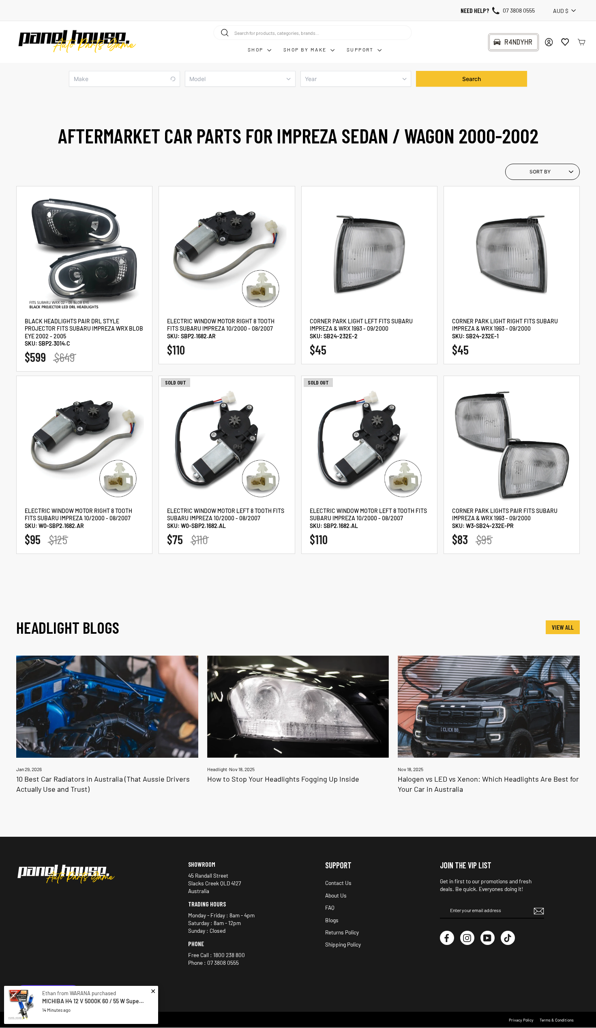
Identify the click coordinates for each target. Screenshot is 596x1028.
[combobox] (312, 32)
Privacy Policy (521, 1019)
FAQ (329, 907)
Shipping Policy (343, 944)
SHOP (256, 49)
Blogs (332, 920)
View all (563, 627)
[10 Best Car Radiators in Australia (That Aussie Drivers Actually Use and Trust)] (107, 707)
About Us (336, 895)
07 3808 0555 (519, 10)
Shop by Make (305, 49)
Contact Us (338, 882)
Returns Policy (342, 932)
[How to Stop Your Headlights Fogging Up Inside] (298, 707)
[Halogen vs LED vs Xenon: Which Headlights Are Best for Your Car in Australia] (489, 707)
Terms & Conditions (557, 1019)
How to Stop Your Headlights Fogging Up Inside (283, 778)
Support (361, 49)
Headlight (217, 769)
